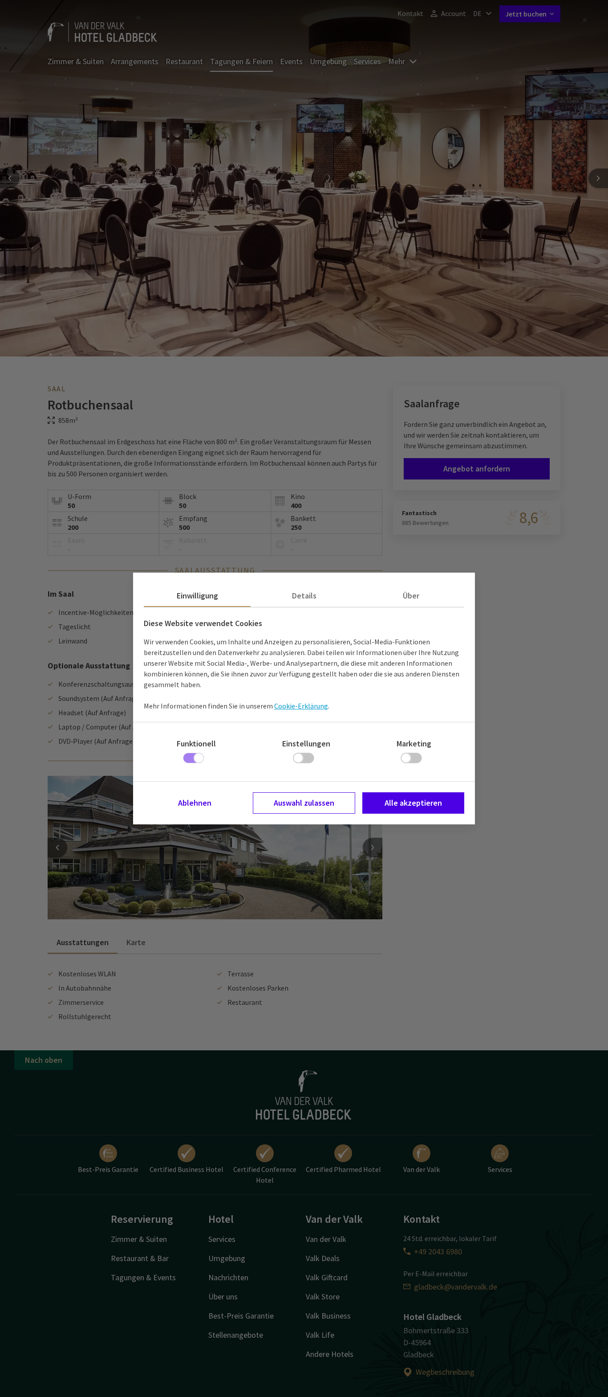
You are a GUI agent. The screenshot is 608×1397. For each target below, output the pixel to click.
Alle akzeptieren (413, 803)
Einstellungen (306, 743)
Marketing (414, 743)
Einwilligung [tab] (197, 595)
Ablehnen (194, 803)
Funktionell (196, 743)
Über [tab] (411, 595)
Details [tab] (304, 595)
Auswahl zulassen (304, 803)
